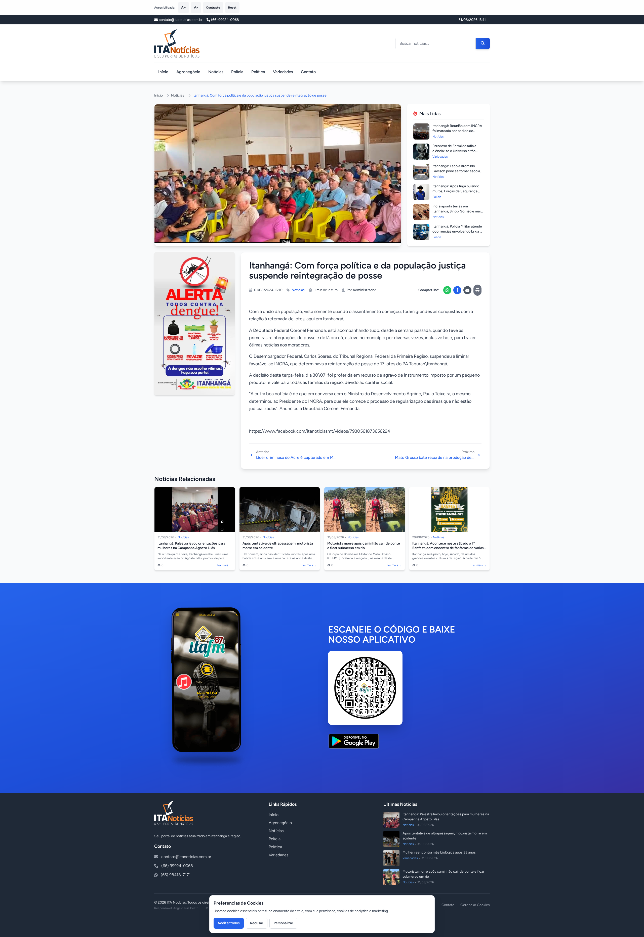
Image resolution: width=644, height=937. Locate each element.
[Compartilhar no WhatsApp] (447, 290)
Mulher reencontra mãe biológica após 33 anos (439, 852)
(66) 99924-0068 (225, 20)
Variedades (283, 71)
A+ (183, 7)
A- (196, 7)
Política (258, 71)
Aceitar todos (229, 923)
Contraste (213, 7)
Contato (308, 71)
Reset (232, 7)
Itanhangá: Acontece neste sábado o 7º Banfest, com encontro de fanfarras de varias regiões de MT (448, 547)
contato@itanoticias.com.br (186, 856)
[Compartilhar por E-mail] (467, 290)
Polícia (237, 71)
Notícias (215, 71)
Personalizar (283, 923)
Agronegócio (188, 71)
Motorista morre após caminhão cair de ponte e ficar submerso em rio (363, 545)
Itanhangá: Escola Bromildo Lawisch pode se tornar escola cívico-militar (456, 171)
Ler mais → (224, 565)
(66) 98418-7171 (176, 874)
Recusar (256, 923)
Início (163, 71)
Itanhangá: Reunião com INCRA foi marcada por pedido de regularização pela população (457, 131)
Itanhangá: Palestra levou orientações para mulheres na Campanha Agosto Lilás (191, 545)
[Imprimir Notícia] (477, 290)
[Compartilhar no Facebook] (457, 290)
